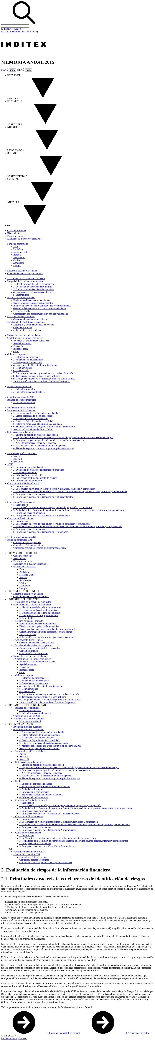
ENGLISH (18, 29)
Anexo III (18, 461)
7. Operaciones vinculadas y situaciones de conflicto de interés (43, 373)
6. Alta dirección (21, 370)
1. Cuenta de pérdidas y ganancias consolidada (35, 413)
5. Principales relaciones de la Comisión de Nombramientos (41, 515)
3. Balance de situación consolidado (30, 418)
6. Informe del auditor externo (27, 480)
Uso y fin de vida (21, 311)
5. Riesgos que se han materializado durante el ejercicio (39, 445)
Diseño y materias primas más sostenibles (33, 303)
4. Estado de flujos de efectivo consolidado (33, 421)
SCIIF (10, 464)
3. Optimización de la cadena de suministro (33, 289)
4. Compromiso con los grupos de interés (32, 292)
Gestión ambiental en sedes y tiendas (30, 319)
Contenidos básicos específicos (28, 545)
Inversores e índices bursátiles (21, 407)
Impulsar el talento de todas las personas (26, 322)
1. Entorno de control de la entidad (29, 467)
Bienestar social (20, 349)
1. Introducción (20, 486)
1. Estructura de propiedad (25, 357)
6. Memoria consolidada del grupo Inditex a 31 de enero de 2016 (44, 426)
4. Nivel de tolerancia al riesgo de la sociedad (34, 443)
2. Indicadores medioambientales (29, 392)
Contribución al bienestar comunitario (25, 338)
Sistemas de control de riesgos (21, 432)
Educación (18, 346)
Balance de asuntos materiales (21, 399)
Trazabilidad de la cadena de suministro (26, 278)
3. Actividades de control (25, 472)
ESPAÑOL (6, 29)
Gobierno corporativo (17, 354)
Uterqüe (17, 265)
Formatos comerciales (17, 244)
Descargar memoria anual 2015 (19, 31)
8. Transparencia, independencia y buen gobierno (36, 376)
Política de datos (9, 1038)
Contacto (22, 1038)
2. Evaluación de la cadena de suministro (32, 286)
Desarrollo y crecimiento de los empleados (33, 324)
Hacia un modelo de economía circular (31, 300)
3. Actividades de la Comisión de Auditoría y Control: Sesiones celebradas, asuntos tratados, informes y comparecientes (70, 491)
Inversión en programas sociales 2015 (31, 340)
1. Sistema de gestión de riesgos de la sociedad (35, 434)
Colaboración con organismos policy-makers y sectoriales (40, 314)
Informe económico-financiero (21, 410)
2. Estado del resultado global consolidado (33, 415)
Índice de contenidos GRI (19, 539)
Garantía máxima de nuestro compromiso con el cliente (39, 308)
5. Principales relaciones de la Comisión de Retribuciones (40, 532)
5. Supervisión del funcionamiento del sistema (35, 478)
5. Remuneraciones (22, 368)
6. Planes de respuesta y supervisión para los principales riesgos (43, 448)
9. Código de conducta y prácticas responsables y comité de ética (44, 378)
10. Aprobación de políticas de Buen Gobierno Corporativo (41, 381)
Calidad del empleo (22, 327)
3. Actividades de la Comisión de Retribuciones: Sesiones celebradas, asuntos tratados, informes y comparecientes (67, 526)
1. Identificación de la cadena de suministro (33, 284)
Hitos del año (13, 233)
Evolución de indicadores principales (24, 238)
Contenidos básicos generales (27, 542)
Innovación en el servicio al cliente (23, 335)
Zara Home (18, 263)
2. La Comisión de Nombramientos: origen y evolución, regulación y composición (52, 507)
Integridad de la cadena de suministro (25, 281)
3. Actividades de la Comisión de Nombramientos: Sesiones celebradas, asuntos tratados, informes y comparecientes (68, 510)
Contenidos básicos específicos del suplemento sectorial (39, 548)
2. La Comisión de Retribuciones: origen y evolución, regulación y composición (51, 523)
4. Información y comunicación (28, 475)
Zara (15, 246)
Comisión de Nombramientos (21, 502)
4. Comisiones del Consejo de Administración (35, 365)
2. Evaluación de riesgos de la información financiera (38, 469)
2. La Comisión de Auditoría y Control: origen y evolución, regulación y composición (54, 488)
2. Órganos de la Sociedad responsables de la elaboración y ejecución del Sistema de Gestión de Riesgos (63, 437)
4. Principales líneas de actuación (29, 494)
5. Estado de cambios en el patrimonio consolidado (37, 424)
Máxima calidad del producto (21, 297)
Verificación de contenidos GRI (22, 537)
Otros (16, 351)
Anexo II (17, 459)
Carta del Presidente (16, 230)
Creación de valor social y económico (25, 273)
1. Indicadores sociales (24, 389)
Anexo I (17, 456)
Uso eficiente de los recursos (21, 316)
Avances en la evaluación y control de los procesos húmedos (42, 305)
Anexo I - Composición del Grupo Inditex (33, 429)
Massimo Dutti (20, 252)
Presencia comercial (16, 236)
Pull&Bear (18, 249)
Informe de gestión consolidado (22, 453)
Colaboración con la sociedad (27, 330)
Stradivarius (19, 257)
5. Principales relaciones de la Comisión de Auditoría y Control (43, 497)
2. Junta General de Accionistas (28, 359)
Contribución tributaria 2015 (20, 397)
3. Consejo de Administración (27, 362)
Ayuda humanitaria (22, 343)
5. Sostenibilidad (21, 295)
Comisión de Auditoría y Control (23, 483)
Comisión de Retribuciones (20, 518)
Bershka (17, 254)
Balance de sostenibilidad (19, 386)
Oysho (16, 260)
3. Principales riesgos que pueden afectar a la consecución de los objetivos (48, 440)
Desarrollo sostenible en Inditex (22, 270)
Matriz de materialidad (24, 402)
